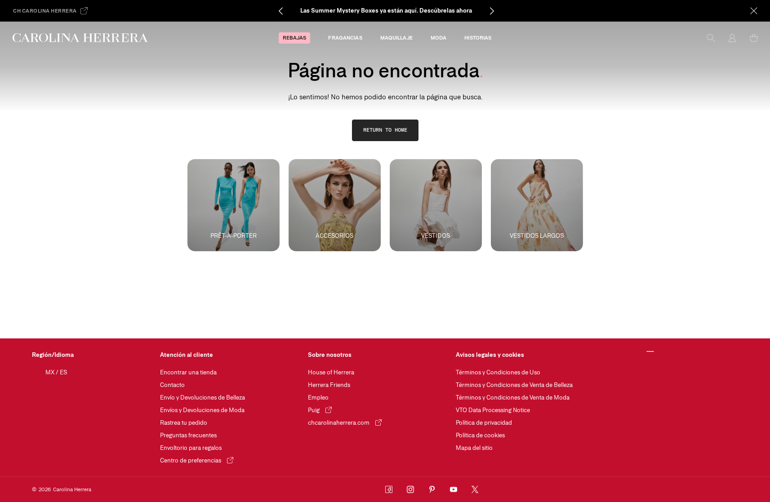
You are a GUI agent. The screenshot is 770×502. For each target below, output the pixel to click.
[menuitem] (295, 38)
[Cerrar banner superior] (753, 10)
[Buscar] (710, 37)
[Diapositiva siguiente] (491, 10)
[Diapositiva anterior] (280, 10)
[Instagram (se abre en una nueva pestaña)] (410, 489)
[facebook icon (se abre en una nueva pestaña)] (388, 489)
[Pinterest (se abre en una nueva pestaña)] (432, 489)
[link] (385, 130)
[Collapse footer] (650, 351)
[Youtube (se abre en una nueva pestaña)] (453, 489)
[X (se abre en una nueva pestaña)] (475, 489)
